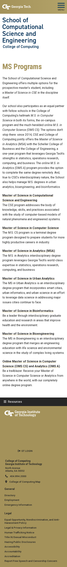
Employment (11, 499)
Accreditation (12, 556)
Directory (9, 495)
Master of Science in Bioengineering (28, 333)
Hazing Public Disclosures (20, 541)
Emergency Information (18, 504)
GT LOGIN (27, 450)
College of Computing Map (24, 481)
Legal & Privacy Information (20, 527)
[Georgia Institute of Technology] (16, 5)
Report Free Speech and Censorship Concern (30, 560)
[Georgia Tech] (22, 412)
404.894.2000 (17, 476)
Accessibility (12, 546)
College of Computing (21, 46)
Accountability (12, 551)
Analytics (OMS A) (47, 366)
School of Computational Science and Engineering (23, 30)
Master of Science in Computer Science (30, 228)
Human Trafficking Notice (19, 532)
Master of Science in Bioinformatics (27, 311)
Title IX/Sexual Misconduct (20, 537)
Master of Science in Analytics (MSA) (28, 251)
